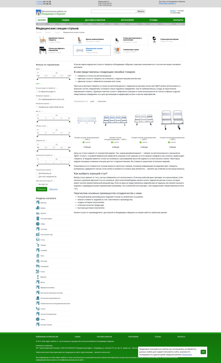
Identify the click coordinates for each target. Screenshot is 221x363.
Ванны (43, 282)
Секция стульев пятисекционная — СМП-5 (86, 138)
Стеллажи (101, 24)
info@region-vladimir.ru (167, 3)
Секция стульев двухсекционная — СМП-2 (172, 138)
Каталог (42, 20)
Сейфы (89, 24)
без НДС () (43, 184)
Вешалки (179, 24)
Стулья (43, 309)
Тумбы (43, 319)
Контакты (178, 20)
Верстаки (41, 24)
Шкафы (52, 24)
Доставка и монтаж (95, 20)
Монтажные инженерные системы (52, 293)
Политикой (187, 355)
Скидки (65, 20)
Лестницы (154, 24)
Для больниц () (45, 173)
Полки (43, 272)
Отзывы (153, 20)
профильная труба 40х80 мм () (51, 107)
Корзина (173, 11)
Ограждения (167, 24)
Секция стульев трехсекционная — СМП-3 (143, 138)
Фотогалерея (127, 20)
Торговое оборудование (48, 314)
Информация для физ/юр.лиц (47, 336)
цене (92, 101)
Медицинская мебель (48, 287)
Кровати (63, 24)
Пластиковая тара (47, 234)
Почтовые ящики (76, 24)
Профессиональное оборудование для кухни (55, 303)
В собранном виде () (47, 91)
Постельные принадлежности (50, 298)
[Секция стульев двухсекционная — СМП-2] (172, 120)
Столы (111, 24)
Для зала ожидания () (47, 176)
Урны (143, 24)
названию (101, 101)
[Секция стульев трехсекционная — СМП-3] (144, 120)
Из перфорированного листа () (51, 99)
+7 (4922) (43, 2)
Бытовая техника (46, 325)
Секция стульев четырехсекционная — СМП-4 (115, 138)
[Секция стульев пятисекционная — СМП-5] (87, 120)
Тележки (121, 24)
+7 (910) (43, 4)
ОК (203, 352)
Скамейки (133, 24)
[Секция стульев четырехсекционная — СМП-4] (115, 120)
